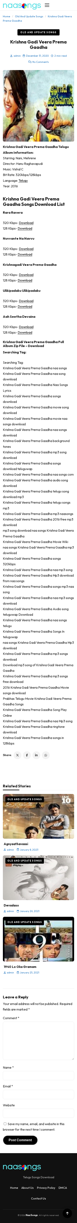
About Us (27, 1188)
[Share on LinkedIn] (36, 755)
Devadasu (11, 905)
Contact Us (38, 1198)
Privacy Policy (46, 1188)
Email (8, 1086)
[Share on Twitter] (17, 755)
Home (6, 16)
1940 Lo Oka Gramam (20, 967)
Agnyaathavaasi (16, 844)
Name (8, 1067)
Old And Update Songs (29, 16)
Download (26, 223)
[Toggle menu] (47, 5)
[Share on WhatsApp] (46, 755)
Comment (11, 1018)
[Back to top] (67, 1213)
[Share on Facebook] (27, 755)
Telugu (23, 180)
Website (9, 1105)
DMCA (63, 1188)
